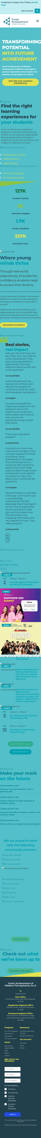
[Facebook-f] (10, 1129)
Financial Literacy (13, 173)
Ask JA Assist (27, 11)
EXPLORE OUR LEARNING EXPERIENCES (20, 82)
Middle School (11, 159)
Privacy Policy (23, 1120)
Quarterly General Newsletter (12, 1106)
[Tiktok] (30, 1129)
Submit (12, 1114)
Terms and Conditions (11, 1120)
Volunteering (13, 1093)
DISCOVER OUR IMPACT (14, 325)
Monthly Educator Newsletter (12, 1098)
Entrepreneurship (13, 177)
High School (10, 163)
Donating (11, 1089)
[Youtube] (20, 1129)
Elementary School (14, 154)
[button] (37, 21)
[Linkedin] (25, 1129)
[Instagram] (15, 1129)
